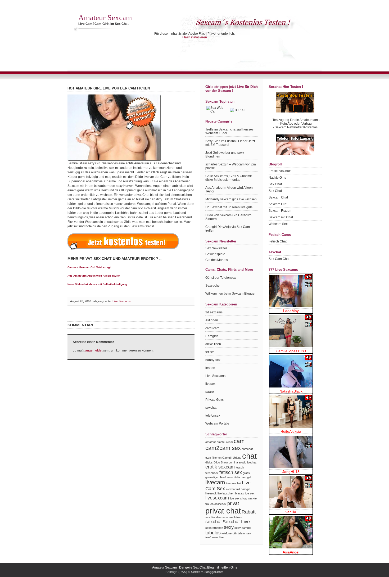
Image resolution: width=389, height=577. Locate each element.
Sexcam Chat (278, 197)
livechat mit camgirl (238, 489)
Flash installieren (194, 37)
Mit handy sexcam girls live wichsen (231, 199)
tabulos (213, 532)
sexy (229, 527)
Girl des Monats (216, 260)
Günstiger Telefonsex (220, 278)
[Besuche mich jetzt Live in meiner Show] (291, 291)
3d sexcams (214, 312)
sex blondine (213, 517)
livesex (210, 384)
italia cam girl (242, 477)
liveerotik (211, 493)
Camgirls (211, 336)
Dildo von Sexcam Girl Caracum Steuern (228, 217)
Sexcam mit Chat (281, 217)
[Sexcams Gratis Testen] (123, 250)
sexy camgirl (242, 527)
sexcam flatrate (232, 517)
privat (233, 503)
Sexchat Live (236, 521)
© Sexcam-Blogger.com (206, 572)
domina (233, 462)
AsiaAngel (291, 552)
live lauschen (226, 493)
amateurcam (225, 442)
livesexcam (217, 498)
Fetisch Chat (278, 241)
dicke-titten (213, 344)
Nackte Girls (277, 177)
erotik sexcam (220, 467)
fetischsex (212, 473)
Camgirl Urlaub (231, 457)
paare (209, 392)
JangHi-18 (291, 472)
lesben (210, 368)
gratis (246, 473)
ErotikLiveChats (280, 171)
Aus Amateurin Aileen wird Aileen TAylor (93, 275)
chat (249, 456)
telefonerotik (229, 533)
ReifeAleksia (291, 431)
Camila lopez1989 (291, 351)
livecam (215, 482)
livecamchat (233, 483)
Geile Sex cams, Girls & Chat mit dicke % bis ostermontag (228, 178)
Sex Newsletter (216, 248)
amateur (210, 442)
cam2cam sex (223, 448)
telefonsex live (214, 537)
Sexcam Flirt (277, 204)
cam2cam (212, 328)
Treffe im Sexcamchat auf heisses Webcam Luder (229, 131)
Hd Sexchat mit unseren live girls (228, 207)
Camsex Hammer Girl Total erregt (89, 267)
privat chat (223, 510)
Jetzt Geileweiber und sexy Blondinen (224, 154)
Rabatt (249, 512)
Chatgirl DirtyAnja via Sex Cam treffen (227, 228)
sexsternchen (214, 527)
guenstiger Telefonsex (219, 477)
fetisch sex (230, 472)
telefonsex (212, 415)
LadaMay (291, 311)
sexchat (210, 407)
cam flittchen (213, 457)
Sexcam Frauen (280, 211)
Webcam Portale (217, 423)
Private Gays (214, 400)
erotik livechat (247, 462)
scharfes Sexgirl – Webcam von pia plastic (230, 166)
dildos (209, 462)
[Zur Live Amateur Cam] (114, 160)
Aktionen (211, 320)
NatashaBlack (290, 391)
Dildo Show (221, 462)
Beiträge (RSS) (176, 572)
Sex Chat (275, 184)
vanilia (291, 512)
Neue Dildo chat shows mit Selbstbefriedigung (97, 284)
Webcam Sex (278, 224)
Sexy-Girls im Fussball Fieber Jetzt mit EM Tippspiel (230, 143)
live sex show (238, 498)
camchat (247, 448)
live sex (250, 493)
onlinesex (220, 504)
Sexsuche (212, 285)
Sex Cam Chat (279, 259)
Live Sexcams (121, 301)
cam (239, 441)
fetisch (210, 352)
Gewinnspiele (215, 254)
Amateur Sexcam (105, 17)
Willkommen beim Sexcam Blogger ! (231, 293)
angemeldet (93, 350)
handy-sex (212, 360)
